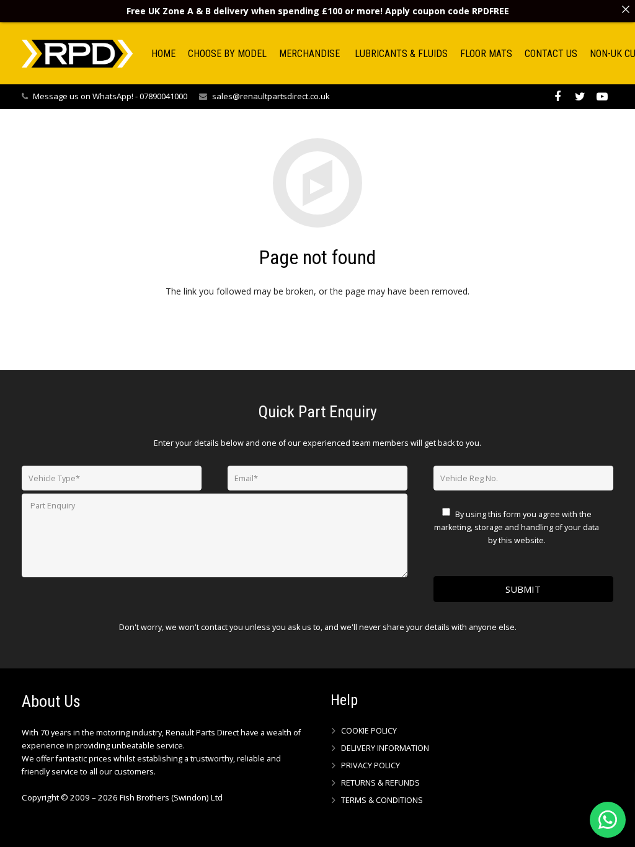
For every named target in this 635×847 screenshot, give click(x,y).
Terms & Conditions (382, 800)
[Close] (625, 9)
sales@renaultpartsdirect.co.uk (271, 96)
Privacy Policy (370, 765)
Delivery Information (385, 748)
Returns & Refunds (380, 783)
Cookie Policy (369, 730)
